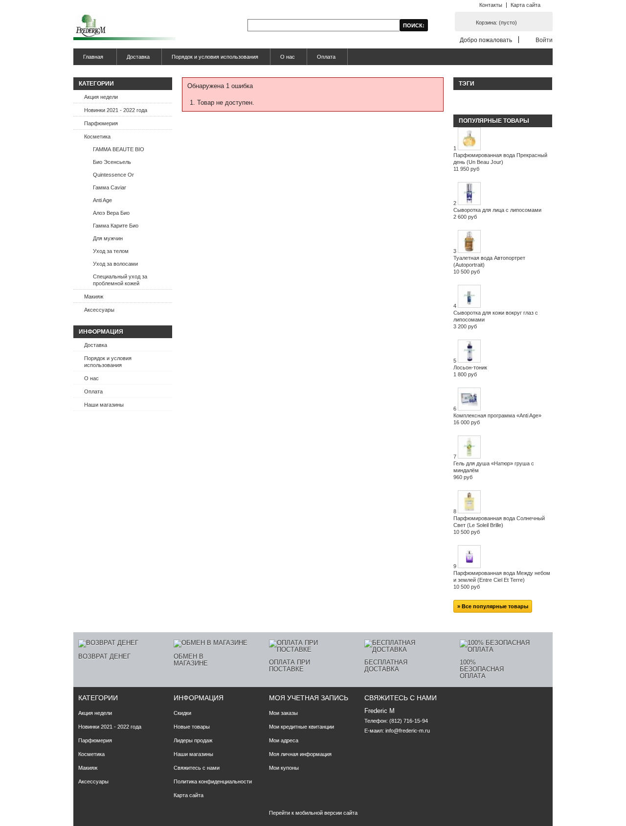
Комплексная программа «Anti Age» (497, 419)
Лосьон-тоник (470, 371)
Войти (544, 40)
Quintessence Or (113, 175)
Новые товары (192, 727)
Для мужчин (108, 238)
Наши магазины (104, 405)
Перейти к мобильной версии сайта (313, 813)
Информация (101, 331)
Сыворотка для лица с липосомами (497, 213)
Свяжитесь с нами (197, 768)
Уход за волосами (115, 264)
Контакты (490, 5)
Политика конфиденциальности (213, 781)
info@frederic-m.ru (407, 731)
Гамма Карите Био (115, 226)
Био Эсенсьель (112, 162)
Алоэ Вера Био (111, 213)
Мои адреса (283, 740)
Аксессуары (99, 310)
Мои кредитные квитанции (301, 727)
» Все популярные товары (492, 606)
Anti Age (102, 200)
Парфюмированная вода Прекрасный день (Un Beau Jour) (500, 162)
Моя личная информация (300, 754)
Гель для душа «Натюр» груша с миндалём (493, 470)
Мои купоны (284, 768)
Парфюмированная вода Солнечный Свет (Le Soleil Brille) (499, 525)
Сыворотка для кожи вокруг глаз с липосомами (495, 319)
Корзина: (496, 22)
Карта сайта (525, 5)
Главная (88, 59)
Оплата (326, 57)
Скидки (182, 713)
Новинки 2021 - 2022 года (115, 110)
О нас (287, 57)
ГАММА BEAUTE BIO (118, 149)
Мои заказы (283, 713)
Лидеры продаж (193, 740)
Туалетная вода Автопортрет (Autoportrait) (489, 265)
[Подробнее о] (458, 98)
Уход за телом (111, 251)
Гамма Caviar (109, 187)
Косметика (97, 136)
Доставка (138, 57)
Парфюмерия (101, 123)
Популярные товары (494, 120)
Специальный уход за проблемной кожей (120, 280)
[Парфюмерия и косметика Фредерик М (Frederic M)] (124, 28)
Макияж (93, 296)
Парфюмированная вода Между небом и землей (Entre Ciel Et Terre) (501, 580)
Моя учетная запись (308, 698)
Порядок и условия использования (215, 57)
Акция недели (101, 97)
